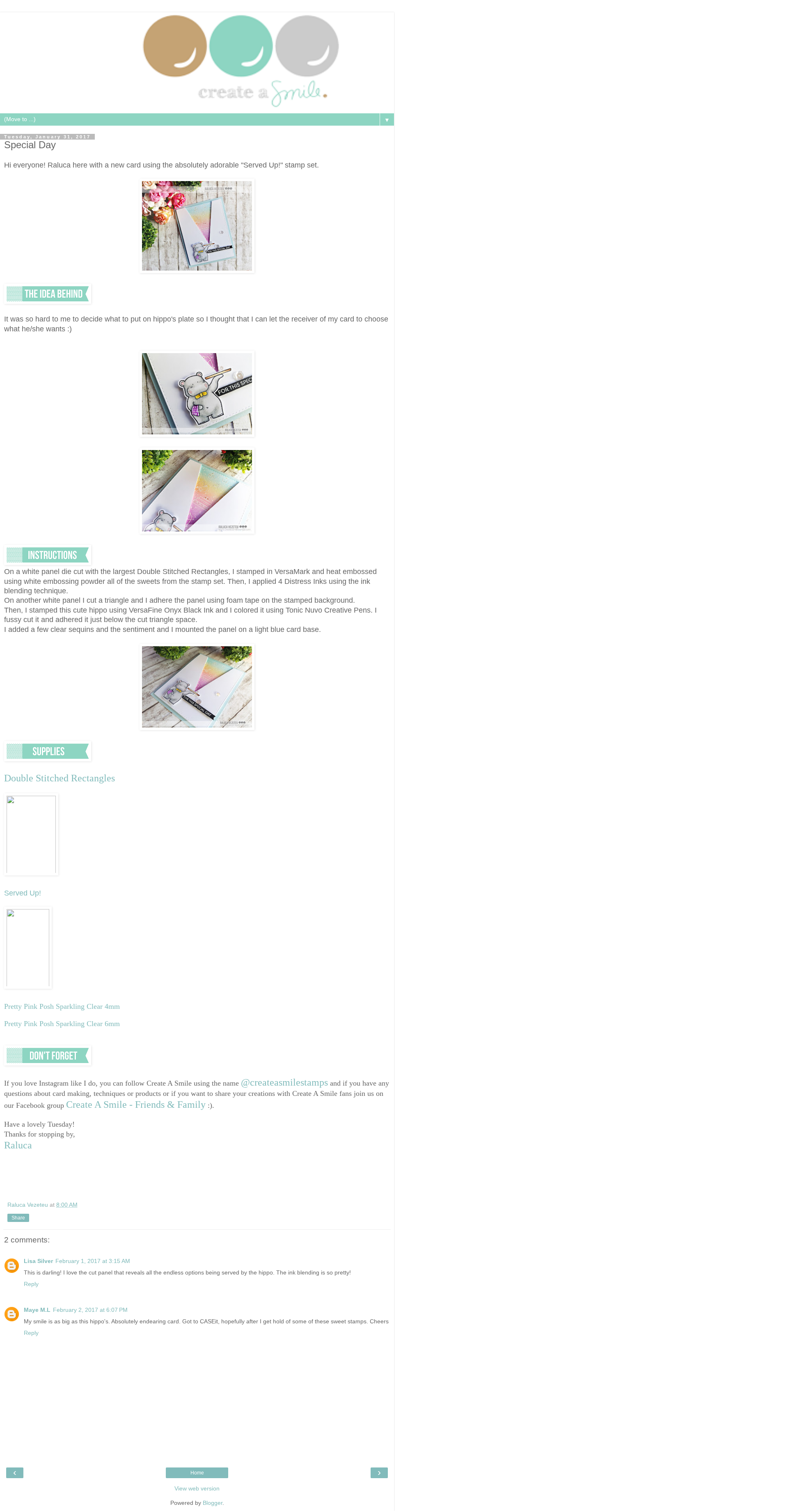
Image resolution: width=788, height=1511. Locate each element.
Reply (31, 1284)
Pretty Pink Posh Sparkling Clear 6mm (62, 1024)
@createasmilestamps (284, 1082)
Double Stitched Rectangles (59, 778)
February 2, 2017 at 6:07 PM (90, 1310)
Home (197, 1473)
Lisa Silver (38, 1261)
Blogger (212, 1503)
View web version (197, 1488)
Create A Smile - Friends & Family (136, 1104)
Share (18, 1218)
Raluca (18, 1145)
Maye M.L (37, 1310)
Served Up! (22, 893)
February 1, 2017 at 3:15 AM (92, 1261)
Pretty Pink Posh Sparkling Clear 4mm (62, 1006)
